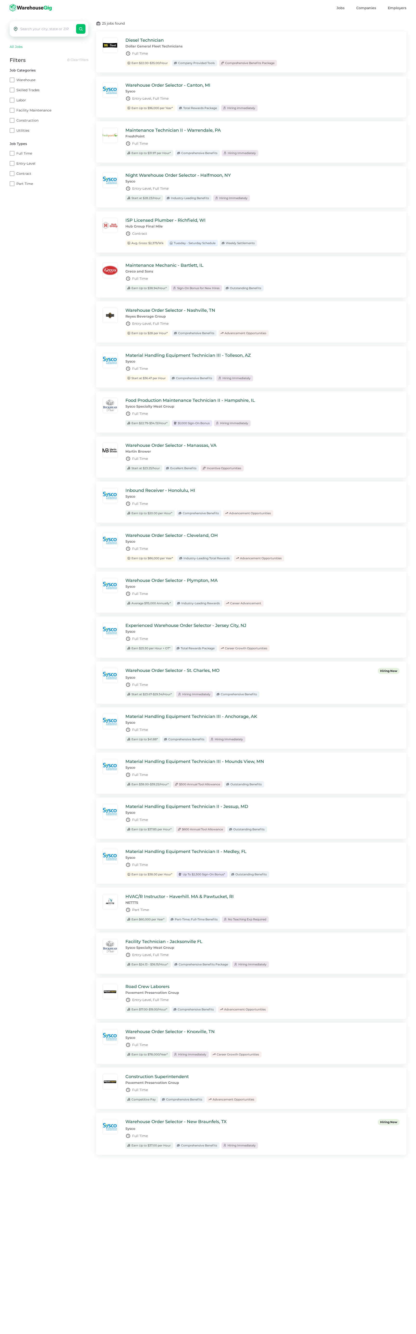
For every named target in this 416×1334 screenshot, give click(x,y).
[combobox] (47, 28)
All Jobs (16, 47)
